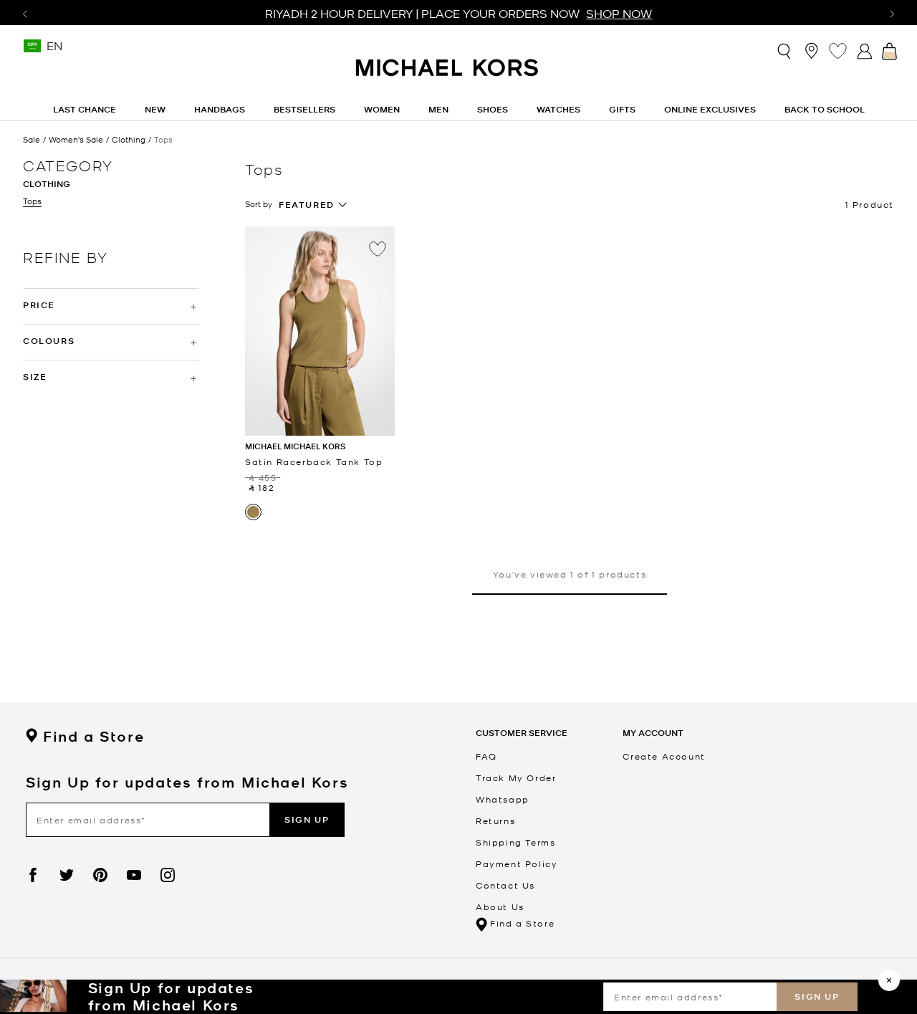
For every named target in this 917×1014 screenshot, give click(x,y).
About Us (500, 906)
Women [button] (382, 109)
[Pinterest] (100, 875)
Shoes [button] (492, 109)
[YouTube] (134, 875)
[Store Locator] (811, 50)
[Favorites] (838, 51)
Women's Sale (76, 139)
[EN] (32, 50)
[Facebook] (33, 875)
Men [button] (438, 109)
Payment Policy (516, 863)
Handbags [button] (219, 109)
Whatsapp (502, 799)
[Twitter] (66, 875)
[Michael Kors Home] (448, 75)
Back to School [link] (824, 109)
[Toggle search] (785, 51)
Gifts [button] (622, 109)
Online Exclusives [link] (710, 109)
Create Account (664, 756)
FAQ (486, 756)
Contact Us (505, 885)
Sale (31, 139)
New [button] (155, 109)
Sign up (816, 996)
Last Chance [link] (84, 109)
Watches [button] (558, 109)
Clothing (128, 139)
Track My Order (516, 777)
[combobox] (313, 205)
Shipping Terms (515, 842)
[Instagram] (167, 875)
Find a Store (93, 736)
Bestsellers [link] (304, 109)
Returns (495, 820)
